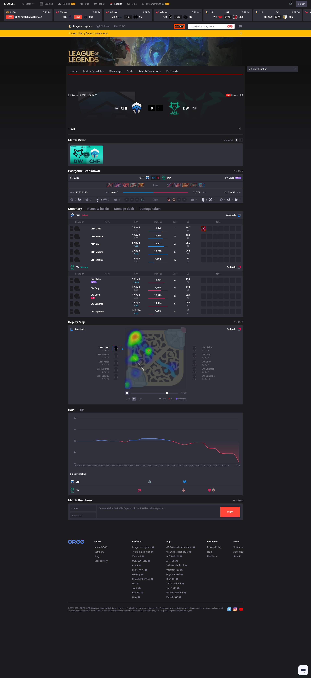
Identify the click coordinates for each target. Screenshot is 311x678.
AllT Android (172, 556)
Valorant (136, 556)
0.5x (128, 398)
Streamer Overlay (141, 578)
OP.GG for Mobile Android (179, 547)
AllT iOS (170, 560)
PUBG (135, 565)
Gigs (134, 597)
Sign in (301, 3)
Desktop (136, 574)
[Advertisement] (155, 83)
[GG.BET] (179, 26)
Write (230, 512)
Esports (136, 592)
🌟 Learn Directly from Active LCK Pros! (88, 33)
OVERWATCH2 (139, 560)
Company (99, 551)
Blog (96, 556)
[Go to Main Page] (9, 4)
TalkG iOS (171, 588)
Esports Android (174, 592)
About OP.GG (101, 547)
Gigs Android (173, 574)
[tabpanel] (155, 264)
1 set (71, 129)
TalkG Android (173, 583)
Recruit (237, 556)
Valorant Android (175, 565)
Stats (28, 3)
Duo (134, 583)
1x (134, 398)
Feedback (212, 556)
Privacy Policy (214, 547)
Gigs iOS (170, 578)
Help (209, 551)
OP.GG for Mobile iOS (177, 551)
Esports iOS (172, 597)
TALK (135, 588)
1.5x (140, 398)
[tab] (76, 208)
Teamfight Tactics (141, 551)
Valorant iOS (172, 569)
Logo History (101, 560)
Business (238, 547)
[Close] (241, 33)
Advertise (238, 551)
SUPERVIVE (138, 569)
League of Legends (141, 547)
